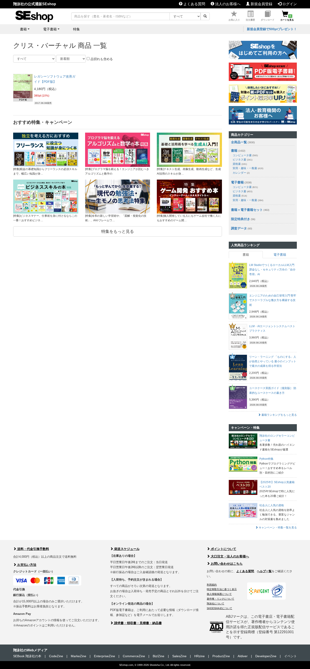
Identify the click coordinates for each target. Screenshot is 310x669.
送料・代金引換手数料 (32, 549)
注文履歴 (250, 20)
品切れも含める (101, 59)
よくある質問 (193, 4)
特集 (76, 29)
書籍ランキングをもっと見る (279, 414)
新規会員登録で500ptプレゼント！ (272, 29)
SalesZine (179, 656)
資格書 (240, 163)
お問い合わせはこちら (226, 563)
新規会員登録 (261, 4)
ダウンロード (267, 20)
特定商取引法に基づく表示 (222, 589)
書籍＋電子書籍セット (247, 210)
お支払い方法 (26, 565)
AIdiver (243, 656)
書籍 (234, 150)
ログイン (289, 4)
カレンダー (241, 172)
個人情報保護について (219, 594)
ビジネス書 (242, 159)
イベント (290, 656)
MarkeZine (78, 656)
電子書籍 (237, 182)
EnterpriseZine (104, 656)
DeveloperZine (265, 656)
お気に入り (234, 20)
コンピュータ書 (245, 155)
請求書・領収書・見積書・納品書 (137, 623)
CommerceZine (134, 656)
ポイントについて (223, 549)
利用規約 (212, 584)
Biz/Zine (158, 656)
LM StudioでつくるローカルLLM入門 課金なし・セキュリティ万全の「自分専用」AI (272, 269)
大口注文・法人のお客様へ (229, 556)
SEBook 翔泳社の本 (27, 656)
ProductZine (221, 656)
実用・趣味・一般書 (248, 168)
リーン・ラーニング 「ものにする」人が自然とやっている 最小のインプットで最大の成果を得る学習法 (272, 361)
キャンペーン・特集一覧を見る (277, 527)
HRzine (199, 656)
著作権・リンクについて (220, 598)
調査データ (239, 228)
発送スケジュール (126, 549)
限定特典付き (240, 219)
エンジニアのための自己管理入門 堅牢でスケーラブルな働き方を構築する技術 (272, 300)
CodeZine (56, 656)
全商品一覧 (239, 142)
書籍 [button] (23, 29)
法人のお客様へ (227, 4)
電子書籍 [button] (50, 29)
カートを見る (287, 18)
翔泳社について (215, 603)
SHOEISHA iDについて (219, 608)
